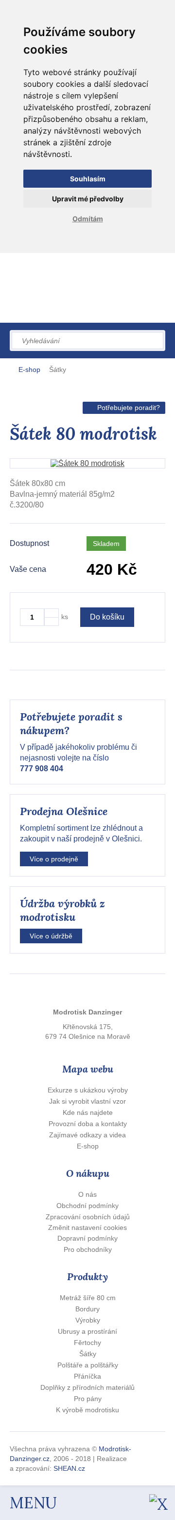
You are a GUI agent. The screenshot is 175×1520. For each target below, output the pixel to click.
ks (64, 617)
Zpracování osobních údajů (88, 1217)
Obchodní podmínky (87, 1205)
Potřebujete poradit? (128, 407)
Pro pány (88, 1399)
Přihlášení (39, 268)
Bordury (87, 1309)
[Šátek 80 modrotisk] (87, 463)
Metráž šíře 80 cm (88, 1298)
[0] (113, 300)
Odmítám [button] (87, 218)
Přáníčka (87, 1376)
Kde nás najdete (88, 1112)
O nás (87, 1194)
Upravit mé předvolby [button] (87, 199)
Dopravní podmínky (87, 1238)
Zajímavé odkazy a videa (87, 1135)
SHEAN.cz (69, 1468)
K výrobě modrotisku (87, 1410)
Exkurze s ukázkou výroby (88, 1090)
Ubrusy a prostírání (87, 1331)
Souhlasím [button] (87, 179)
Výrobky (87, 1320)
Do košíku (107, 617)
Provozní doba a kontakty (88, 1124)
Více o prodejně (54, 859)
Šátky (57, 369)
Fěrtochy (87, 1342)
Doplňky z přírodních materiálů (87, 1387)
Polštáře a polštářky (87, 1365)
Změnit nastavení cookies (87, 1227)
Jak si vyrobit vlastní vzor (87, 1101)
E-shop (29, 369)
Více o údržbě (51, 936)
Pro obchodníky (88, 1249)
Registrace (81, 268)
